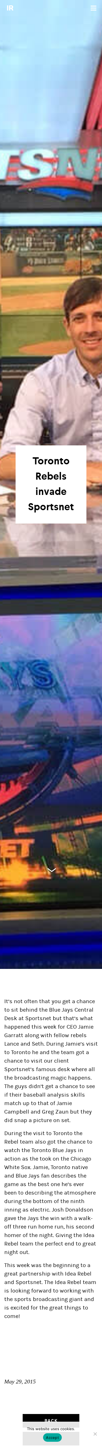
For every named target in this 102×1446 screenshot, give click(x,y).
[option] (51, 484)
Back (51, 1420)
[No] (95, 1434)
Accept (52, 1437)
